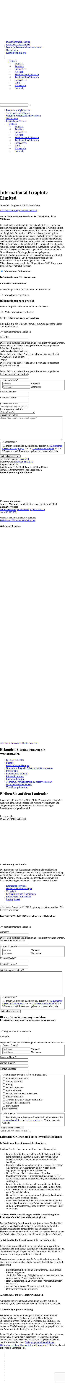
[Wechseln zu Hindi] (7, 1374)
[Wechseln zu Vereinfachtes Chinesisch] (7, 1364)
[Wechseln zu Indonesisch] (7, 1358)
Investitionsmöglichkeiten (18, 42)
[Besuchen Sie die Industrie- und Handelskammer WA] (19, 169)
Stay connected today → (12, 1128)
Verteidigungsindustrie (16, 787)
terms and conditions (12, 1120)
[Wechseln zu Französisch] (7, 1369)
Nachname (36, 386)
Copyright (11, 891)
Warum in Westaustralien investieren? (24, 47)
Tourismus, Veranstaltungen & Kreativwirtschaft (29, 782)
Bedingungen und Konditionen (21, 894)
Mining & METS (14, 1081)
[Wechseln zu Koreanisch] (7, 1377)
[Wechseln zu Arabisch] (7, 1361)
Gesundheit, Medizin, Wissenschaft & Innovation (29, 768)
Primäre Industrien (15, 776)
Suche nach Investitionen (18, 44)
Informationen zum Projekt (16, 295)
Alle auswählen (10, 1109)
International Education (17, 1078)
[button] (30, 105)
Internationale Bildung (16, 773)
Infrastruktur (12, 771)
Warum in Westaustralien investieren (23, 115)
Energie (9, 762)
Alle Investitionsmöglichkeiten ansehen (18, 210)
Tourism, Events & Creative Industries (24, 1099)
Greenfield (24, 459)
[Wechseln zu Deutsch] (7, 1372)
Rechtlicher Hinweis (16, 885)
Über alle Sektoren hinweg (19, 784)
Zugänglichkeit (13, 899)
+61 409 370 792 (8, 512)
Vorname (35, 383)
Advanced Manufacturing (18, 1102)
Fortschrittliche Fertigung (18, 765)
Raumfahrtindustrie (15, 779)
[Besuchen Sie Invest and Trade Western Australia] (24, 185)
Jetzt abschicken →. (10, 456)
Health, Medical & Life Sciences (21, 1093)
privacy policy (33, 1120)
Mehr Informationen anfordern (19, 312)
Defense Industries (15, 1087)
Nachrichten (12, 50)
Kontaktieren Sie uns (16, 52)
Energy (9, 1084)
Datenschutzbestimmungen (19, 888)
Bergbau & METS (24, 461)
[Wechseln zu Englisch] (7, 1353)
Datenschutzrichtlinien (43, 448)
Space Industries (14, 1090)
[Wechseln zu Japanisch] (7, 1355)
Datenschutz (26, 1345)
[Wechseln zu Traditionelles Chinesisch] (7, 1366)
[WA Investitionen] (32, 10)
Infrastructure (12, 1105)
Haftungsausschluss (9, 1345)
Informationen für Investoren (17, 271)
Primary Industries (14, 1096)
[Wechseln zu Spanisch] (7, 1380)
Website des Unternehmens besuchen (17, 520)
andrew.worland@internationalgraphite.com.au (22, 509)
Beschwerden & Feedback (18, 896)
